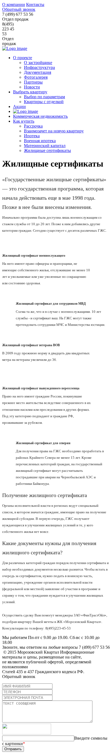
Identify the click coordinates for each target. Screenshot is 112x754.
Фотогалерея (36, 77)
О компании (13, 4)
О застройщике (38, 62)
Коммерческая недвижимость (40, 116)
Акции (19, 106)
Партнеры (33, 82)
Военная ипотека (40, 140)
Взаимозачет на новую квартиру (54, 131)
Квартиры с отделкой (44, 101)
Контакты (35, 4)
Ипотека (32, 135)
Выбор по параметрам (44, 96)
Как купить (23, 121)
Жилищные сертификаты (47, 150)
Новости (32, 87)
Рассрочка (33, 126)
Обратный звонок (18, 9)
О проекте (22, 57)
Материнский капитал (45, 145)
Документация (37, 72)
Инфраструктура (39, 67)
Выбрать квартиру (30, 92)
